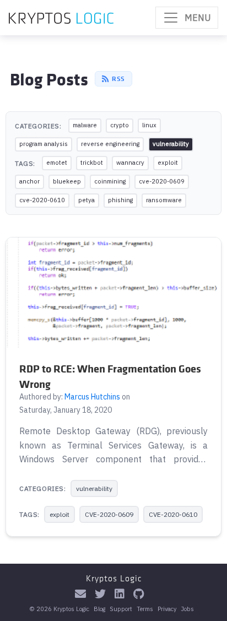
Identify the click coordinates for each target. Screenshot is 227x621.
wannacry (130, 162)
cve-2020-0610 (42, 200)
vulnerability (94, 488)
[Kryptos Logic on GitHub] (138, 593)
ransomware (164, 200)
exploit (168, 162)
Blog (99, 609)
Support (121, 609)
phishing (120, 200)
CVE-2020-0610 (173, 514)
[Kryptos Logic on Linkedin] (120, 593)
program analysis (43, 144)
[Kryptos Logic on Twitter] (100, 593)
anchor (29, 181)
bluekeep (67, 181)
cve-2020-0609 (162, 181)
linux (149, 125)
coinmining (110, 181)
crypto (119, 125)
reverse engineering (110, 144)
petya (86, 200)
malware (85, 125)
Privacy (167, 609)
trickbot (91, 162)
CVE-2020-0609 (109, 514)
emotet (56, 162)
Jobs (187, 609)
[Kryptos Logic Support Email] (80, 593)
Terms (145, 609)
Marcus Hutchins (92, 397)
